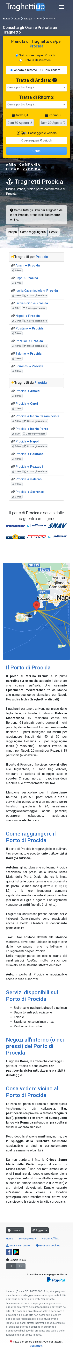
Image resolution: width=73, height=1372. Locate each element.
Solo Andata (52, 70)
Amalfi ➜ (28, 265)
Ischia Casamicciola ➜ (37, 290)
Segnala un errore (19, 1245)
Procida (31, 169)
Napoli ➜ (28, 316)
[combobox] (36, 87)
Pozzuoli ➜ (29, 341)
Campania (29, 164)
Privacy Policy (27, 1238)
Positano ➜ (29, 328)
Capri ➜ (27, 278)
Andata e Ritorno (25, 70)
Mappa (12, 232)
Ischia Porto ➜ (32, 303)
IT (11, 1266)
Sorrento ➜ (29, 366)
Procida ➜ (28, 391)
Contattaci (36, 1345)
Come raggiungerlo (33, 232)
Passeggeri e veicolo (42, 133)
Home (6, 18)
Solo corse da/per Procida (37, 55)
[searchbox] (36, 87)
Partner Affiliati (50, 1238)
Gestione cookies (49, 1245)
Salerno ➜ (28, 353)
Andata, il (21, 115)
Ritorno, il (54, 115)
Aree (16, 18)
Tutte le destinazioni (37, 60)
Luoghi (28, 18)
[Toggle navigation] (61, 7)
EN (20, 1266)
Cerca (36, 151)
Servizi (53, 232)
